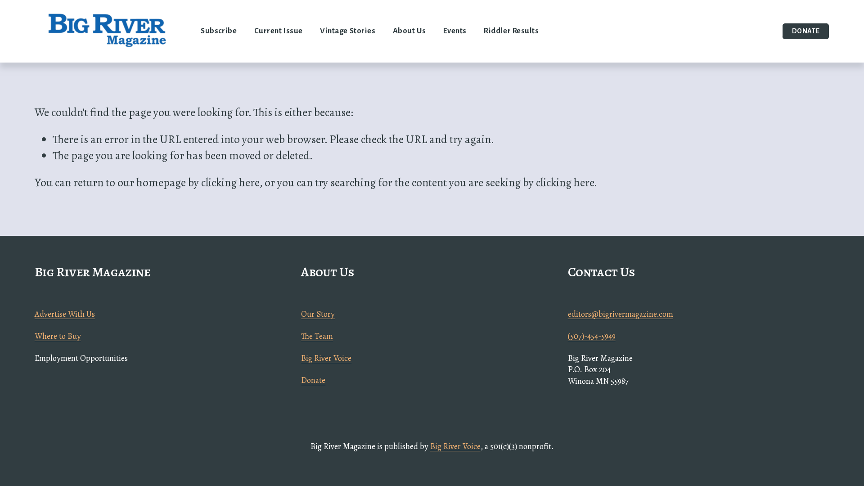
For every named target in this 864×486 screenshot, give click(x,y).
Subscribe (219, 31)
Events (455, 31)
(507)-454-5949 (592, 336)
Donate (806, 31)
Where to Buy (58, 336)
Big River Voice (326, 358)
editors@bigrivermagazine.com (620, 314)
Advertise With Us (65, 314)
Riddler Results (511, 31)
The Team (317, 336)
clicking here (230, 182)
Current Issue (278, 31)
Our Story (318, 314)
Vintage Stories (347, 31)
